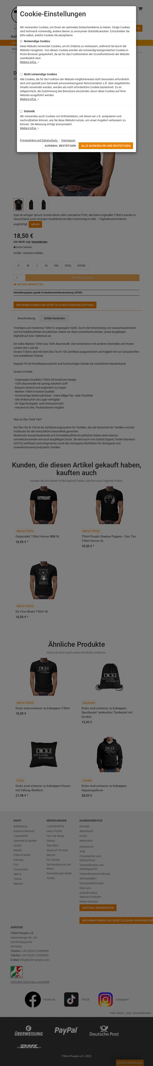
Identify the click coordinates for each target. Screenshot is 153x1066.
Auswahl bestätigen (60, 145)
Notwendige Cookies (37, 41)
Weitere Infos (28, 62)
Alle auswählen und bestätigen (105, 145)
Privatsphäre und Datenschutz (39, 140)
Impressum (68, 140)
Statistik (29, 111)
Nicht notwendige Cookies (40, 74)
